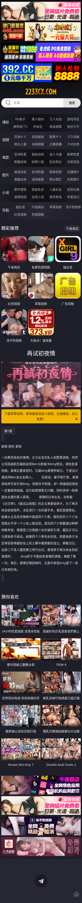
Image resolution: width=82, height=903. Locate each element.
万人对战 (55, 119)
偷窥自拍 (20, 172)
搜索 (72, 103)
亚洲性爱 (20, 154)
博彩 (5, 122)
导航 (5, 210)
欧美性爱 (73, 154)
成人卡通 (55, 154)
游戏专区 (73, 119)
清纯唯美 (38, 179)
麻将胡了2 (20, 126)
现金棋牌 (55, 126)
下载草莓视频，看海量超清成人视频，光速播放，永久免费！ (41, 416)
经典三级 (38, 162)
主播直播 (55, 144)
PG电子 (20, 119)
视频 (5, 139)
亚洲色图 (38, 172)
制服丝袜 (20, 162)
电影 (5, 157)
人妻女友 (55, 189)
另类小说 (38, 197)
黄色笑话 (55, 197)
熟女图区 (55, 179)
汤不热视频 (73, 207)
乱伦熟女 (55, 162)
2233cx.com (41, 91)
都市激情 (20, 189)
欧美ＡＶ (55, 137)
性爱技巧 (73, 197)
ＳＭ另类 (73, 144)
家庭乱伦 (38, 189)
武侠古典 (73, 189)
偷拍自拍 (38, 154)
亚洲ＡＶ (20, 137)
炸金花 (37, 126)
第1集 (8, 431)
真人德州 (38, 119)
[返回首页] (76, 894)
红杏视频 (20, 214)
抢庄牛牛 (73, 126)
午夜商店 (38, 207)
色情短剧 (38, 214)
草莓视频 (55, 207)
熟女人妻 (20, 144)
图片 (5, 175)
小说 (5, 192)
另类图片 (73, 179)
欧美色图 (55, 172)
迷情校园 (20, 197)
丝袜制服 (38, 144)
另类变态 (73, 162)
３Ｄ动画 (73, 137)
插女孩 (20, 207)
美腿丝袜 (20, 179)
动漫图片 (73, 172)
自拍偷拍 (38, 137)
